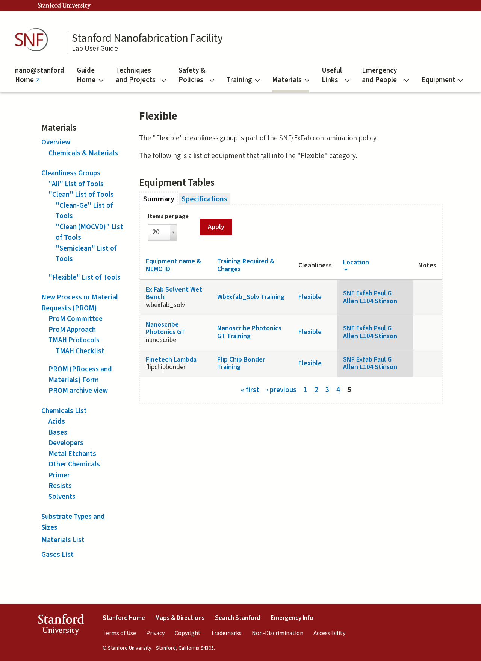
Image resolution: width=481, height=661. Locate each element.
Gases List (57, 555)
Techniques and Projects (136, 75)
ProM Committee (75, 319)
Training (239, 80)
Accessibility (329, 633)
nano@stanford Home (39, 78)
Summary (160, 198)
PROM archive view (78, 391)
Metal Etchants (72, 454)
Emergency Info (292, 618)
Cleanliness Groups (70, 173)
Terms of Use (119, 633)
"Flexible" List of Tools (84, 277)
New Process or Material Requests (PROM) (79, 302)
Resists (60, 486)
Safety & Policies (191, 75)
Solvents (62, 497)
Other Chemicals (74, 464)
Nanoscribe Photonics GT (165, 328)
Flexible (310, 297)
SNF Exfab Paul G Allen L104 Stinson (370, 297)
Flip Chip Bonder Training (241, 363)
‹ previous (281, 389)
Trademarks (226, 633)
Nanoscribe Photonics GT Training (249, 332)
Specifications (204, 198)
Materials (287, 80)
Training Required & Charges (245, 265)
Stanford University (64, 5)
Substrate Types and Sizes (73, 522)
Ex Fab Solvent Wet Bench (174, 293)
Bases (57, 432)
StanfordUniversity (61, 626)
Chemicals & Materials (83, 153)
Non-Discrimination (277, 633)
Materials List (63, 540)
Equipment (438, 80)
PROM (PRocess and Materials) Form (80, 374)
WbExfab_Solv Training (250, 297)
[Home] (34, 39)
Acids (56, 421)
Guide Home (86, 75)
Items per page (168, 216)
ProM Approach (72, 330)
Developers (65, 443)
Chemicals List (64, 411)
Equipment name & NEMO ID (173, 265)
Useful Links (332, 75)
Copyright (188, 633)
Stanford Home (124, 618)
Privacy (155, 633)
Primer (59, 475)
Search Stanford (237, 618)
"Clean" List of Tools (81, 195)
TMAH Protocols (74, 340)
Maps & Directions (180, 618)
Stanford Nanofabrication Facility (147, 38)
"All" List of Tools (76, 184)
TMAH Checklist (80, 351)
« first (250, 389)
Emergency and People (379, 75)
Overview (55, 142)
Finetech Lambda (171, 359)
